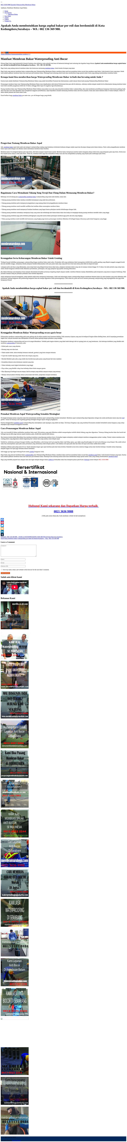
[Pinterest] (63, 522)
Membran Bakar (13, 14)
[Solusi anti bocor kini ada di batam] (15, 985)
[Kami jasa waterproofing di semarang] (15, 926)
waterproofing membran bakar (27, 197)
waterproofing (11, 343)
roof (123, 418)
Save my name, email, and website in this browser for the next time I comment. (26, 569)
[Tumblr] (63, 534)
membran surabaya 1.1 (23, 54)
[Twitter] (63, 525)
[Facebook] (63, 519)
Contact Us (7, 21)
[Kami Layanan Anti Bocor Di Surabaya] (15, 866)
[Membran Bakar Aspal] (15, 658)
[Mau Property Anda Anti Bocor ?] (15, 1019)
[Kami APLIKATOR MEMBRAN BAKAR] (15, 837)
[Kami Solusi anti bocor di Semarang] (15, 1015)
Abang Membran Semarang (9, 54)
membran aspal (18, 423)
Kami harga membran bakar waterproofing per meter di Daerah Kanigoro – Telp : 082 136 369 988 (30, 538)
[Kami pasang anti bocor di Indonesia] (15, 1074)
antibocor (51, 459)
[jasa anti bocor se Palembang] (15, 1104)
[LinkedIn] (63, 531)
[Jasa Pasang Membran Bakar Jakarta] (15, 777)
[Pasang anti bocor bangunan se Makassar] (15, 956)
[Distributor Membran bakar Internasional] (15, 629)
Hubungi (86, 459)
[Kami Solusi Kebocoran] (15, 807)
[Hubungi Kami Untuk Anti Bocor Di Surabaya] (15, 748)
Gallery (6, 19)
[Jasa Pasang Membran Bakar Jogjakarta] (15, 896)
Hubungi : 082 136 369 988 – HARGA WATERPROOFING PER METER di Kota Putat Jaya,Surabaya (32, 537)
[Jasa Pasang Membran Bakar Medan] (15, 718)
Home (6, 11)
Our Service (8, 12)
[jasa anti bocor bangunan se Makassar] (15, 1134)
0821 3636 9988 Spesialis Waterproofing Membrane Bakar (18, 4)
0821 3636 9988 (63, 511)
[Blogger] (63, 528)
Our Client (7, 16)
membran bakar (49, 68)
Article (6, 17)
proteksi (31, 451)
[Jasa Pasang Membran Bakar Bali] (15, 688)
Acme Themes (16, 1140)
